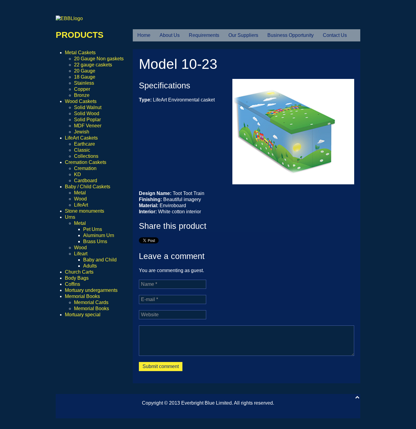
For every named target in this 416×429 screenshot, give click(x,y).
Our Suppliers (243, 35)
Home (143, 35)
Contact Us (335, 35)
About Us (170, 35)
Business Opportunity (290, 35)
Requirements (204, 35)
